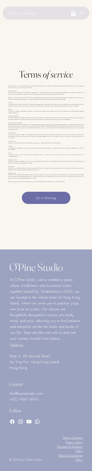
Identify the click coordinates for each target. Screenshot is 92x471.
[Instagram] (21, 422)
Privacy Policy (74, 442)
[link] (73, 13)
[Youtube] (29, 422)
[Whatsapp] (37, 422)
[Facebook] (12, 422)
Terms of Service (73, 438)
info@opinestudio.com (13, 156)
